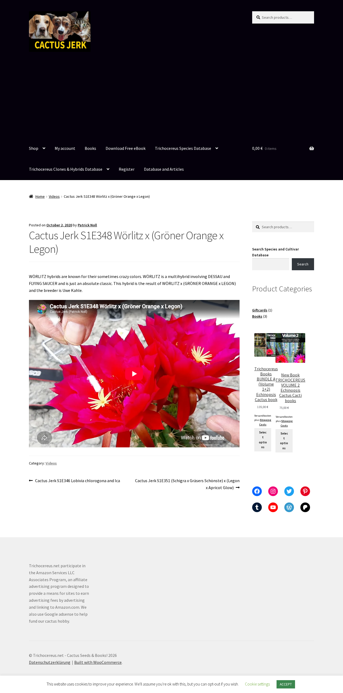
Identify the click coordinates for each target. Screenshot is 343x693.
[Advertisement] (171, 98)
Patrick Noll (87, 225)
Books (90, 148)
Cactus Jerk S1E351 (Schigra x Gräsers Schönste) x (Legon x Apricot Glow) (187, 484)
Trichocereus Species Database (183, 148)
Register (127, 169)
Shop (33, 148)
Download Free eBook (126, 148)
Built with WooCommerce (98, 662)
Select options (263, 440)
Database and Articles (164, 169)
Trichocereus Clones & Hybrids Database (65, 169)
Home (40, 196)
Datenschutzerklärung (49, 662)
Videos (54, 196)
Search (302, 264)
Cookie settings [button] (257, 684)
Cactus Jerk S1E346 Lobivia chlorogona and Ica (77, 481)
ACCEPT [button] (286, 684)
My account (65, 148)
